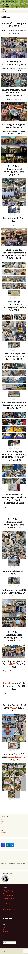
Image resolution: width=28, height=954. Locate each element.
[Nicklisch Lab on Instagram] (3, 845)
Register (5, 927)
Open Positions (4, 832)
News (2, 819)
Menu (2, 11)
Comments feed (6, 933)
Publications (4, 826)
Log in (4, 929)
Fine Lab (6, 683)
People (3, 821)
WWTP (12, 664)
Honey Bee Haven (16, 757)
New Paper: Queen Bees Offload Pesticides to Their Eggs (8, 892)
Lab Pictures (4, 830)
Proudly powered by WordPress (8, 951)
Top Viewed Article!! (7, 905)
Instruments (4, 828)
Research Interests (5, 823)
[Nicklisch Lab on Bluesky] (12, 845)
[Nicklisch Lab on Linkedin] (8, 845)
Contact (3, 834)
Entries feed (5, 931)
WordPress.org (6, 936)
